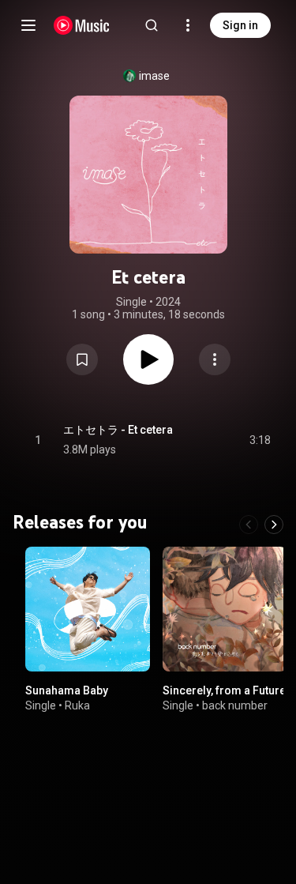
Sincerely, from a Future (224, 689)
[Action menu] (214, 359)
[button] (82, 359)
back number (235, 705)
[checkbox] (259, 440)
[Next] (274, 524)
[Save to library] (82, 359)
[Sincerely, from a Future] (225, 609)
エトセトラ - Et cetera (118, 429)
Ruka (77, 705)
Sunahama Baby (66, 689)
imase (154, 76)
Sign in (240, 25)
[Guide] (28, 25)
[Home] (82, 25)
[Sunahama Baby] (87, 609)
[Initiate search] (151, 25)
